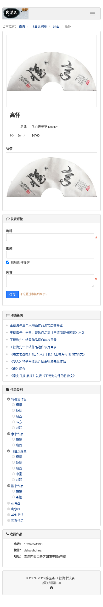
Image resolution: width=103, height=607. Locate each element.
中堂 (19, 473)
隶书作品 (17, 434)
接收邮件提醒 (20, 262)
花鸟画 (15, 503)
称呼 (9, 230)
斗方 (19, 421)
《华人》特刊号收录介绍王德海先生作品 (38, 361)
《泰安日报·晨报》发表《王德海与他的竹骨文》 (43, 375)
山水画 (15, 509)
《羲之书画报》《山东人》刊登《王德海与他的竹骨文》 (48, 354)
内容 (9, 272)
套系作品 (17, 520)
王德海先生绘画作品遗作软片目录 (33, 339)
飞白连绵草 (39, 26)
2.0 (33, 582)
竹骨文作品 (19, 399)
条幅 (19, 410)
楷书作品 (17, 485)
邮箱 (9, 248)
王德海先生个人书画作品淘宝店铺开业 (36, 325)
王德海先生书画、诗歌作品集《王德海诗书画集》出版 (47, 332)
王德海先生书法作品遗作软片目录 (33, 346)
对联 (19, 427)
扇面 (56, 26)
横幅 (19, 404)
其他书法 (17, 514)
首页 (22, 26)
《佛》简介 (17, 368)
